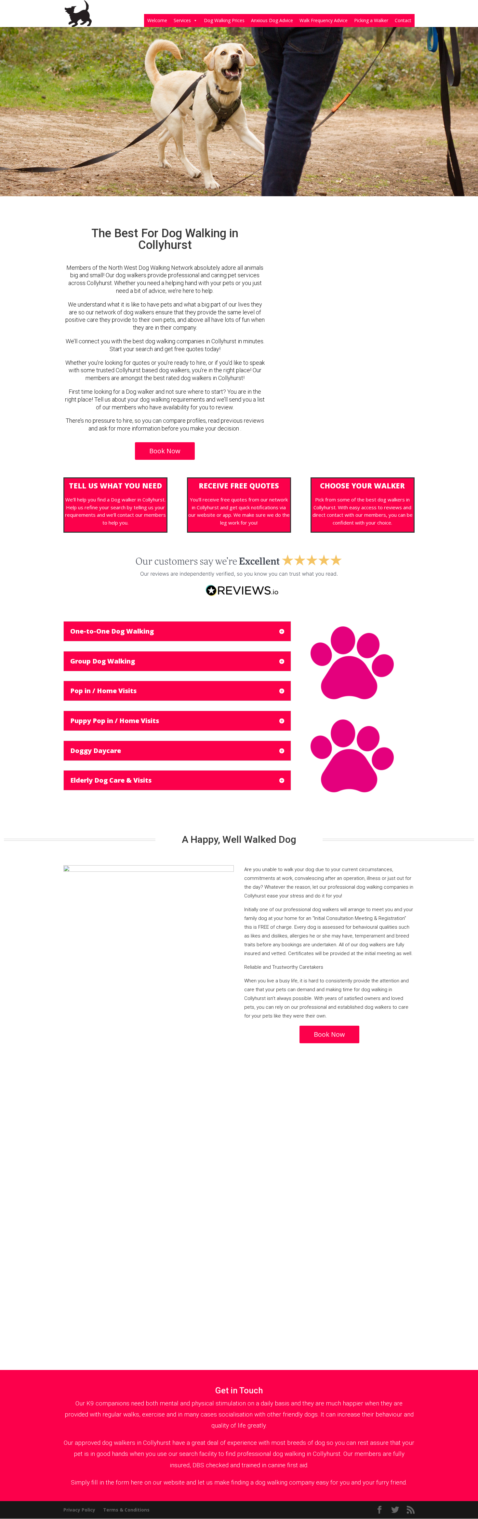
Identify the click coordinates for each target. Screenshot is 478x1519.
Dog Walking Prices (224, 20)
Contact (403, 20)
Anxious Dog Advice (272, 20)
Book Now (164, 450)
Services (182, 20)
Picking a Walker (371, 20)
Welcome (157, 20)
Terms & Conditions (126, 1510)
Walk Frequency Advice (323, 20)
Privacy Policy (79, 1510)
